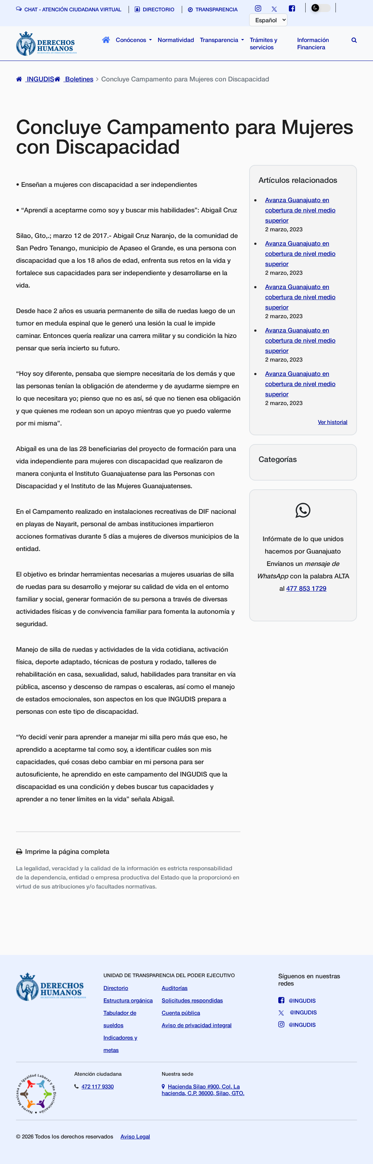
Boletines (78, 79)
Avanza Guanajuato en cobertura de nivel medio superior (300, 210)
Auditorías (175, 987)
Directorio (115, 987)
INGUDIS (39, 79)
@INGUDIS (301, 1000)
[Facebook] (292, 8)
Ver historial (333, 422)
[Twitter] (275, 8)
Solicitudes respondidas (192, 1000)
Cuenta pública (181, 1012)
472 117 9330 (98, 1086)
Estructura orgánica (128, 1000)
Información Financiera (313, 43)
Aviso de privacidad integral (197, 1025)
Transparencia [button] (220, 39)
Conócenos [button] (132, 39)
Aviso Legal (135, 1136)
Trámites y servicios (263, 43)
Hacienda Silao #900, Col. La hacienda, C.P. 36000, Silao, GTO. (203, 1089)
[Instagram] (258, 8)
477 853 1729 (306, 588)
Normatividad (176, 39)
